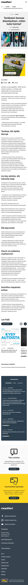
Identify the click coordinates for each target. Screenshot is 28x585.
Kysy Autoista (10, 348)
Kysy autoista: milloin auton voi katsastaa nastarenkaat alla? (11, 413)
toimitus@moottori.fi (6, 539)
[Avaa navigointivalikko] (26, 2)
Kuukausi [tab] (20, 383)
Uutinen (7, 6)
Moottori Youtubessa (10, 524)
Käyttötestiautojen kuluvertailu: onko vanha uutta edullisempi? (13, 432)
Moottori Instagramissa (10, 520)
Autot (2, 554)
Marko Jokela (16, 27)
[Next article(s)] (25, 323)
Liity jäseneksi (13, 498)
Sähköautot (4, 568)
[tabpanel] (14, 412)
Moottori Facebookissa (10, 516)
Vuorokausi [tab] (8, 383)
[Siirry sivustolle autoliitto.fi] (4, 581)
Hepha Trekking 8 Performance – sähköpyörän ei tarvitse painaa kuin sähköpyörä (13, 422)
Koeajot (3, 560)
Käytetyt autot (4, 562)
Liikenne (3, 571)
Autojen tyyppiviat (5, 557)
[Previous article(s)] (21, 323)
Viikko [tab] (14, 383)
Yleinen (14, 6)
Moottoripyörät (5, 565)
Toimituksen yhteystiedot (7, 543)
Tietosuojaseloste (5, 548)
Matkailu (3, 574)
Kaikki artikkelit (6, 324)
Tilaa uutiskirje (13, 469)
